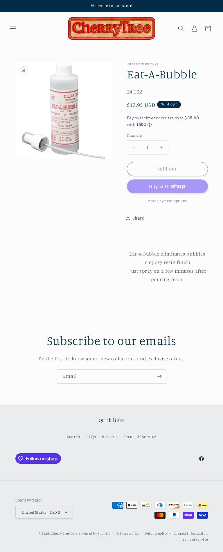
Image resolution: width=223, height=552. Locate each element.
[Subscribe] (159, 376)
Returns (110, 436)
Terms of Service (140, 436)
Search (73, 436)
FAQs (91, 436)
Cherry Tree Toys (64, 533)
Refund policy (156, 533)
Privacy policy (127, 533)
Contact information (191, 533)
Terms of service (194, 539)
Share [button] (138, 217)
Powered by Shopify (94, 533)
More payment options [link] (167, 201)
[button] (12, 28)
